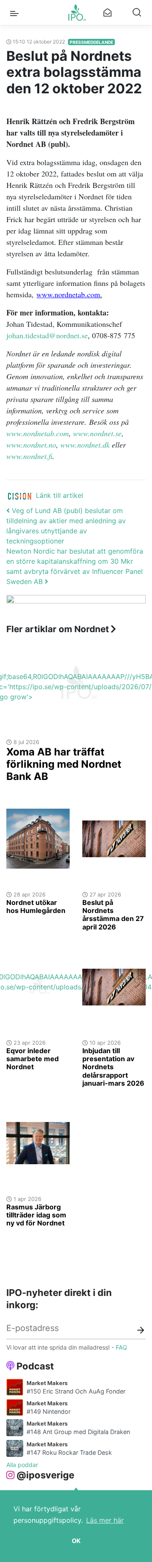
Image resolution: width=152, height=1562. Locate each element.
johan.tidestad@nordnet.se (47, 335)
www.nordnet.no (31, 445)
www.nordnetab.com (37, 433)
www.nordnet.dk (85, 445)
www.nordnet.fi (29, 456)
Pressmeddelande (91, 42)
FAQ (121, 1347)
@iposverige (45, 1475)
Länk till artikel (59, 495)
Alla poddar (22, 1464)
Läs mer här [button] (105, 1520)
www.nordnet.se (97, 433)
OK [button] (76, 1540)
